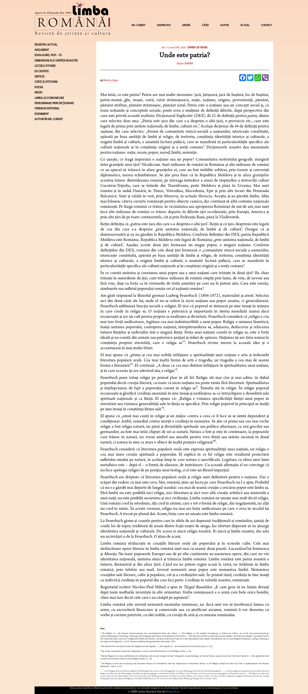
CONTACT (266, 25)
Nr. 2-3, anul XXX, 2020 (174, 47)
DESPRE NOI (164, 25)
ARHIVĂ (186, 25)
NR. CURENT (138, 25)
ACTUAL (245, 25)
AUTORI (224, 25)
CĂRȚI (205, 25)
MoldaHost (173, 691)
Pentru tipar (110, 80)
